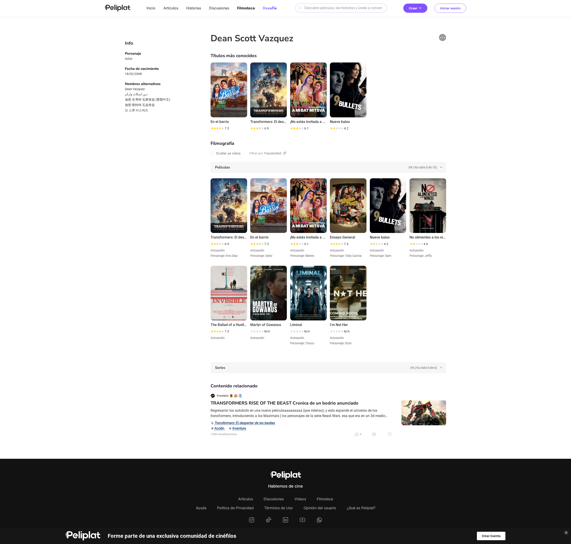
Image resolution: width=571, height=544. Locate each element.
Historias (193, 8)
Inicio (151, 8)
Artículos (170, 8)
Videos (300, 499)
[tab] (328, 167)
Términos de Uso (278, 508)
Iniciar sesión (450, 8)
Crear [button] (413, 8)
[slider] (217, 128)
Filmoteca (246, 8)
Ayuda (201, 508)
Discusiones (219, 8)
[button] (442, 37)
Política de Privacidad (235, 508)
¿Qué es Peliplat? (361, 508)
